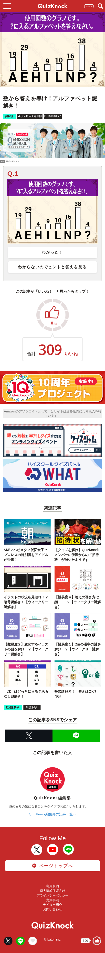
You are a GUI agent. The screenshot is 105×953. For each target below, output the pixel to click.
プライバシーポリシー (52, 895)
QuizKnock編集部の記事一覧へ (52, 814)
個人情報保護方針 (52, 891)
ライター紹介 (52, 905)
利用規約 (52, 886)
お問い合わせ (52, 909)
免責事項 (52, 900)
